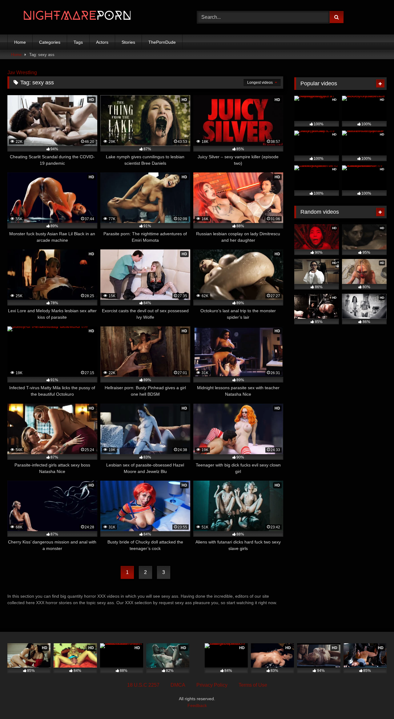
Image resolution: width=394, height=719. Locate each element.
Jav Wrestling (22, 72)
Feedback (197, 705)
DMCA (178, 685)
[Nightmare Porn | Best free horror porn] (69, 17)
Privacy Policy (211, 685)
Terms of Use (253, 685)
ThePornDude (162, 42)
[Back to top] (375, 701)
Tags (78, 42)
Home (20, 42)
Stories (128, 42)
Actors (102, 42)
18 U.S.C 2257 (143, 685)
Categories (49, 42)
